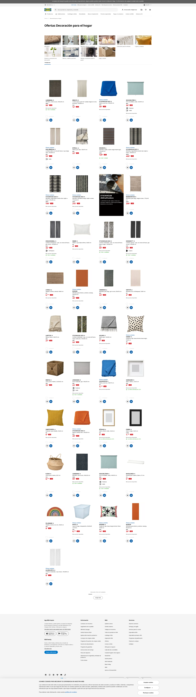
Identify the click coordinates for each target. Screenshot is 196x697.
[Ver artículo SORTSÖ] (138, 278)
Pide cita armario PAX (117, 5)
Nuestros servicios (133, 623)
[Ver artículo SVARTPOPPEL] (58, 417)
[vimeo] (57, 675)
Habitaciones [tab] (61, 14)
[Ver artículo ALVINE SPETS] (58, 557)
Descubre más (48, 648)
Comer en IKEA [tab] (130, 14)
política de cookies (71, 692)
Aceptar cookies (148, 682)
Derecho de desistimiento (87, 644)
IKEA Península (108, 661)
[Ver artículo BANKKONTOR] (138, 183)
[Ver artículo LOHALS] (58, 278)
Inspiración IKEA (109, 638)
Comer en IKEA (91, 5)
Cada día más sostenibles (111, 650)
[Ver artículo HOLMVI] (111, 323)
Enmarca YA (97, 5)
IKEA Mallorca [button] (50, 5)
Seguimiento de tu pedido (87, 626)
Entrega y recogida (133, 626)
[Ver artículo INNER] (84, 229)
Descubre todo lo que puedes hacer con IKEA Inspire (57, 629)
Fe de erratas (84, 660)
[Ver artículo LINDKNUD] (111, 278)
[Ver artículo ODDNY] (138, 323)
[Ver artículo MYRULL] (84, 136)
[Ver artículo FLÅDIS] (58, 462)
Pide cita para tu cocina (107, 5)
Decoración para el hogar (55, 18)
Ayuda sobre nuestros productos (89, 635)
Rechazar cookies (148, 692)
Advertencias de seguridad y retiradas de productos (91, 656)
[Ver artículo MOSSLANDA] (138, 462)
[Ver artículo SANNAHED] (138, 368)
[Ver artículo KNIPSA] (58, 368)
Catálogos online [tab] (72, 14)
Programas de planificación (135, 638)
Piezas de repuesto (85, 652)
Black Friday (108, 664)
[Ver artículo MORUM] (84, 278)
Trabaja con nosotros (110, 629)
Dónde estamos (109, 626)
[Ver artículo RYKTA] (84, 511)
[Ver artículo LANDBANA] (58, 88)
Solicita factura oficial (86, 632)
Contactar (125, 5)
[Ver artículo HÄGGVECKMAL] (58, 229)
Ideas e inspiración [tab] (93, 14)
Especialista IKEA (133, 632)
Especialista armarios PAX (135, 635)
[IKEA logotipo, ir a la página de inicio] (47, 9)
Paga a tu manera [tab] (118, 14)
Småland (131, 644)
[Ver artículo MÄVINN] (111, 511)
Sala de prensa (108, 658)
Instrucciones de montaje (87, 650)
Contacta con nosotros (86, 623)
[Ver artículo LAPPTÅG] (58, 323)
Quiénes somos (109, 623)
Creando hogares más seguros (112, 652)
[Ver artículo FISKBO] (138, 417)
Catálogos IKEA (109, 635)
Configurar (147, 687)
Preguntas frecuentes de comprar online (91, 641)
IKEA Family (73, 5)
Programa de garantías (86, 647)
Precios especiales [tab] (106, 14)
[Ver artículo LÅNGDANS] (84, 368)
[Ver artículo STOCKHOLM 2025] (111, 88)
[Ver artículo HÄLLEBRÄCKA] (58, 136)
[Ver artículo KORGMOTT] (138, 229)
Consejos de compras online (88, 638)
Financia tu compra (134, 641)
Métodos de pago (85, 629)
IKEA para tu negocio (82, 5)
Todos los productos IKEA (111, 632)
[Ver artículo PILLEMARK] (58, 511)
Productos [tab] (50, 14)
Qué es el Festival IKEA (110, 670)
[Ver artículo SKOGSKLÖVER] (138, 88)
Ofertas (46, 18)
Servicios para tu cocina (135, 629)
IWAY (106, 667)
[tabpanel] (98, 334)
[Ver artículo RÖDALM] (111, 417)
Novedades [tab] (82, 14)
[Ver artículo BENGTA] (84, 88)
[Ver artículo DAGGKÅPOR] (111, 368)
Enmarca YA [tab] (139, 14)
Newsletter (107, 655)
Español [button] (147, 5)
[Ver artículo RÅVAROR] (111, 136)
